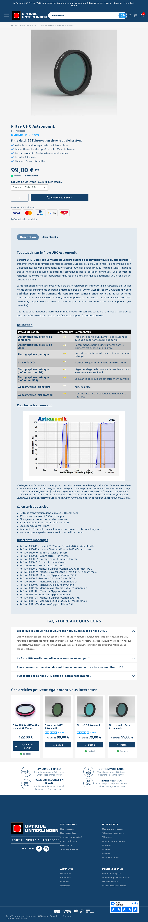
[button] (13, 197)
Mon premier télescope (112, 829)
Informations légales (111, 873)
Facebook (64, 881)
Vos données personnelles (114, 885)
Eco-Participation (110, 881)
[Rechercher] (122, 15)
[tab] (28, 237)
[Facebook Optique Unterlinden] (39, 849)
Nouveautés (65, 873)
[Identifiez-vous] (130, 15)
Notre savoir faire (68, 833)
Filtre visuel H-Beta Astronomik (119, 726)
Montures (106, 845)
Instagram (65, 885)
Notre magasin (67, 829)
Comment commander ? (71, 837)
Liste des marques (110, 857)
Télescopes (107, 837)
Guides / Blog (66, 845)
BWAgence (43, 916)
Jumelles (106, 853)
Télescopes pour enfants (113, 833)
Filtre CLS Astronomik (88, 725)
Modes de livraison (68, 841)
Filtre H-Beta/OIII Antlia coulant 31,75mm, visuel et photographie (26, 727)
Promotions (65, 877)
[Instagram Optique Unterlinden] (46, 849)
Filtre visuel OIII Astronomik (54, 726)
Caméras (106, 849)
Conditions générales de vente (116, 877)
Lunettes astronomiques (113, 841)
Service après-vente (69, 849)
